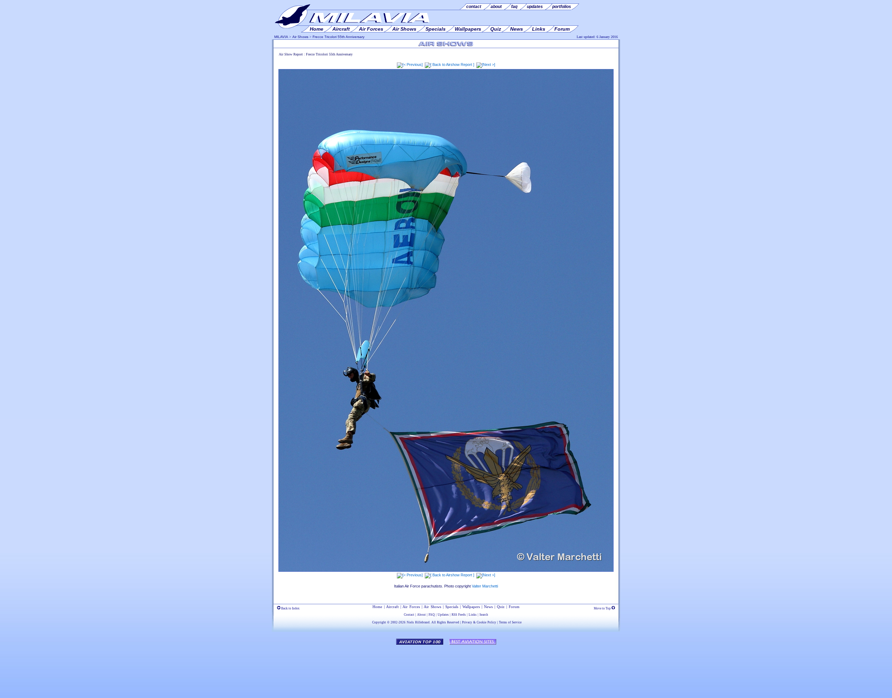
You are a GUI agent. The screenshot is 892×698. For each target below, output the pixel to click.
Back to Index (290, 608)
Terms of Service (510, 622)
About (421, 614)
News (488, 607)
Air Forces (411, 607)
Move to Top (603, 608)
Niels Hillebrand (418, 622)
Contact (409, 614)
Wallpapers (471, 607)
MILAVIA (281, 37)
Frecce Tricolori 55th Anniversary (338, 37)
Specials (451, 607)
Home (377, 607)
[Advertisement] (446, 668)
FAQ (432, 614)
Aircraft (392, 607)
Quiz (501, 607)
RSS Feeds (459, 614)
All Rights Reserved (445, 622)
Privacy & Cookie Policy (479, 622)
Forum (514, 607)
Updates (443, 614)
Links (473, 614)
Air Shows (300, 37)
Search (483, 614)
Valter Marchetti (485, 586)
